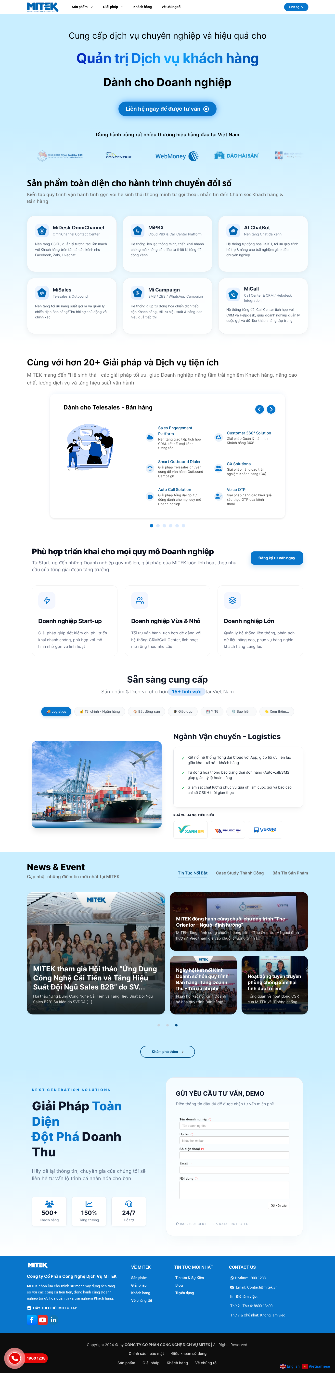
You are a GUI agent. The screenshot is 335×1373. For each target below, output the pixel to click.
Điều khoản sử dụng (188, 1353)
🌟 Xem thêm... (277, 711)
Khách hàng (140, 1293)
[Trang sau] (271, 409)
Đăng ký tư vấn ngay (276, 558)
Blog (179, 1285)
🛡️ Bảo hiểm (241, 711)
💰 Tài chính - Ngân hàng (99, 711)
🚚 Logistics (56, 711)
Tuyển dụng (184, 1293)
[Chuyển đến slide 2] (167, 1025)
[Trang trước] (259, 409)
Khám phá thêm (165, 1051)
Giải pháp (138, 1285)
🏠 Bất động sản (146, 711)
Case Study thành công (240, 873)
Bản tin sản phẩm (290, 873)
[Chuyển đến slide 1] (158, 1025)
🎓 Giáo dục (183, 711)
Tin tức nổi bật (192, 873)
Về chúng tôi (141, 1300)
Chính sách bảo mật (146, 1353)
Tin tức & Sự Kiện (189, 1278)
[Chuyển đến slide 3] (176, 1025)
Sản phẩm (139, 1278)
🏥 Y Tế (212, 711)
